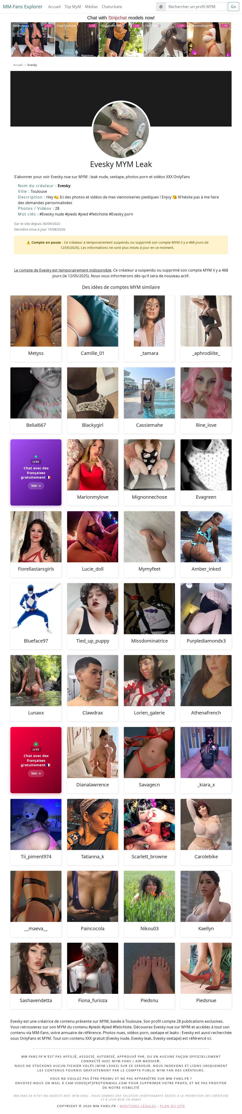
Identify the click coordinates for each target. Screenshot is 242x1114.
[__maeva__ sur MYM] (35, 896)
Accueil (54, 6)
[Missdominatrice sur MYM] (149, 608)
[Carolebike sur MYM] (206, 824)
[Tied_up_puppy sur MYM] (92, 608)
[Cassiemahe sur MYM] (149, 392)
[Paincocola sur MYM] (92, 896)
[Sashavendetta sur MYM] (35, 968)
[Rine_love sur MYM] (206, 392)
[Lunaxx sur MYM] (35, 680)
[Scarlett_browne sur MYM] (149, 824)
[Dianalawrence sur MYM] (92, 752)
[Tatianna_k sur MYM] (92, 824)
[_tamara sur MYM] (149, 321)
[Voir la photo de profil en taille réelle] (121, 142)
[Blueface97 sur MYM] (35, 608)
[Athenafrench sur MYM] (206, 680)
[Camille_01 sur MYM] (92, 321)
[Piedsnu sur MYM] (149, 968)
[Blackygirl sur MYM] (92, 392)
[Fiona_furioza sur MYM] (92, 968)
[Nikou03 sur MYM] (149, 896)
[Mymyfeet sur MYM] (149, 536)
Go (233, 6)
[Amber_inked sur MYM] (206, 536)
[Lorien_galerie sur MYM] (149, 680)
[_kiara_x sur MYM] (206, 752)
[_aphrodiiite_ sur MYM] (206, 321)
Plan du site (172, 1106)
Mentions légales (138, 1106)
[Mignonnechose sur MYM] (149, 464)
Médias (91, 6)
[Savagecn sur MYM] (149, 752)
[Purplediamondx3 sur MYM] (206, 608)
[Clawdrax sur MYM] (92, 680)
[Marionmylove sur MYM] (92, 464)
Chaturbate (112, 6)
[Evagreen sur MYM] (206, 464)
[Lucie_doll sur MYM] (92, 536)
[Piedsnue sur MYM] (206, 968)
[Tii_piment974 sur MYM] (35, 824)
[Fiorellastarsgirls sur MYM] (35, 536)
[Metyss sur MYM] (35, 321)
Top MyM (73, 6)
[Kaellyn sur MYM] (206, 896)
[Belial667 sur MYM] (35, 392)
